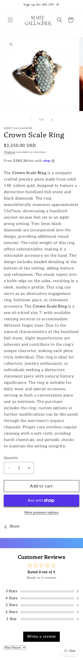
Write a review (41, 636)
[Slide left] (31, 119)
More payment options (41, 512)
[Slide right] (51, 119)
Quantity (11, 458)
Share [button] (15, 526)
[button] (10, 20)
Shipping (9, 152)
